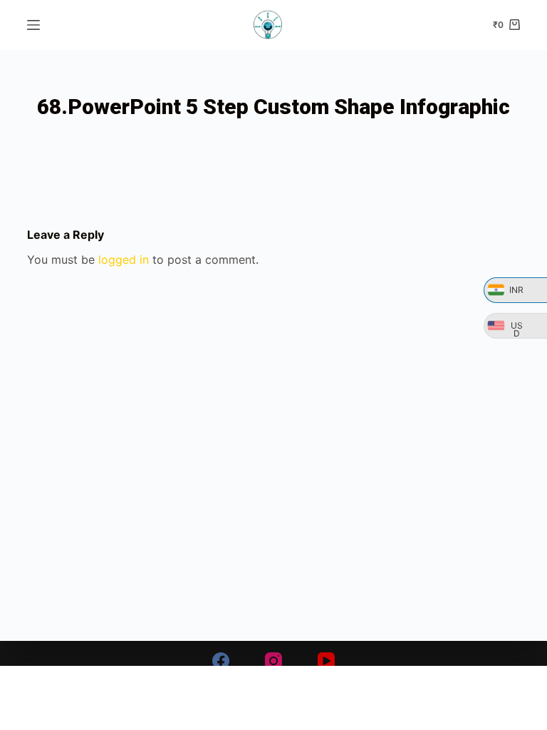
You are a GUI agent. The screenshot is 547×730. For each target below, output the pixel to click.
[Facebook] (220, 660)
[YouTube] (326, 660)
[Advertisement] (273, 698)
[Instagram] (273, 660)
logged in (123, 259)
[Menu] (33, 25)
